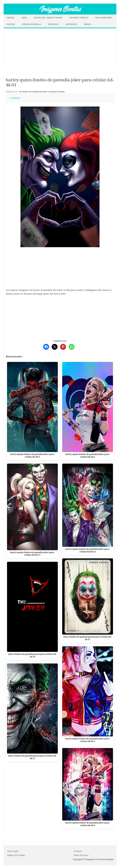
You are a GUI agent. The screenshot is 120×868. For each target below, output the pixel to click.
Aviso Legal (12, 851)
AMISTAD (10, 17)
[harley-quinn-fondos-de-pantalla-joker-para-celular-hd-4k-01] (60, 177)
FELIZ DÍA (11, 24)
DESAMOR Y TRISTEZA (79, 17)
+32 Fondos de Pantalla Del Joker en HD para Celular (41, 91)
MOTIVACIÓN (71, 24)
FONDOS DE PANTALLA (31, 24)
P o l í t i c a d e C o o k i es (16, 855)
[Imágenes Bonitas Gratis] (60, 13)
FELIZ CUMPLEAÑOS (103, 17)
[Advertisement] (60, 48)
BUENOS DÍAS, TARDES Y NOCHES (48, 17)
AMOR (24, 17)
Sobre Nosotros (80, 855)
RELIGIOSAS (53, 24)
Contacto (77, 851)
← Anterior (14, 97)
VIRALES (87, 24)
